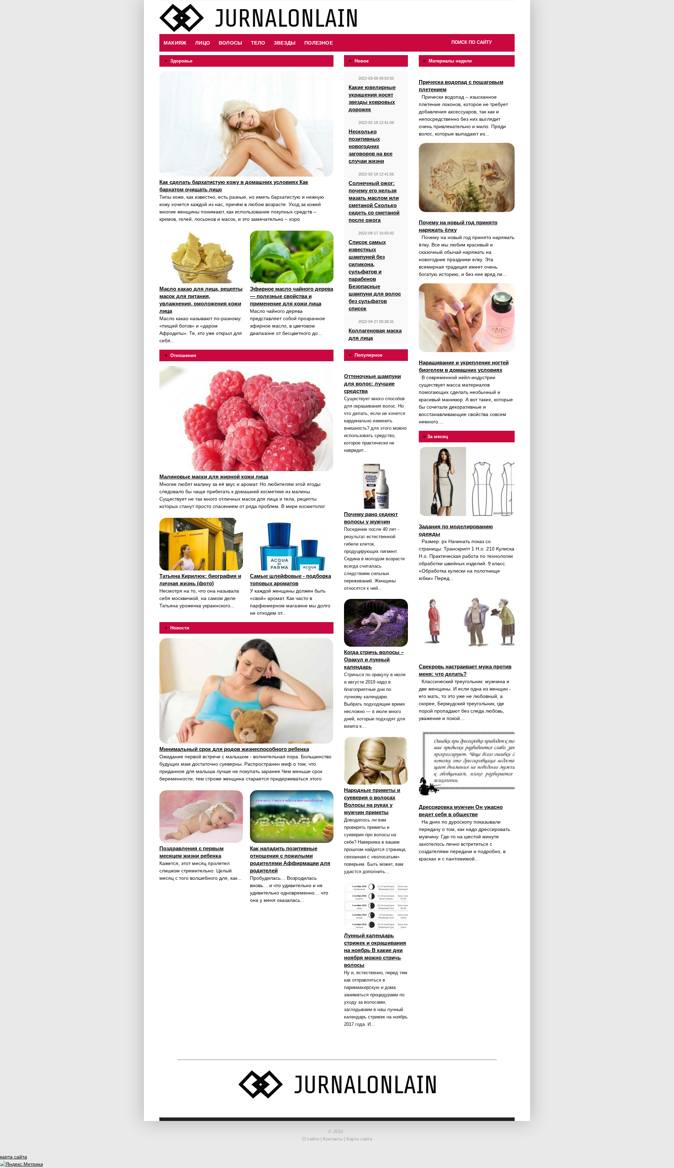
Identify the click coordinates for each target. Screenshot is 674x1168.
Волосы (230, 43)
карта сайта (13, 1157)
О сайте (310, 1139)
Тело (258, 43)
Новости (179, 628)
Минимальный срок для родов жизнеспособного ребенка (234, 749)
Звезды (285, 43)
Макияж (175, 43)
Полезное (318, 43)
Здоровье (181, 61)
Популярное (368, 355)
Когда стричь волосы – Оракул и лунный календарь (374, 659)
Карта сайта (359, 1139)
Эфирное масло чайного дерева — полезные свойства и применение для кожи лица (291, 296)
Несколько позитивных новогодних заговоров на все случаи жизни (370, 146)
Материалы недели (450, 61)
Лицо (202, 43)
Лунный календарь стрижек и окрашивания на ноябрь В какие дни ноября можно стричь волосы (375, 950)
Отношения (183, 355)
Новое (362, 61)
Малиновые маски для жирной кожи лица (213, 477)
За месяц (437, 436)
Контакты (333, 1139)
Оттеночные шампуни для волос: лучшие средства (372, 383)
